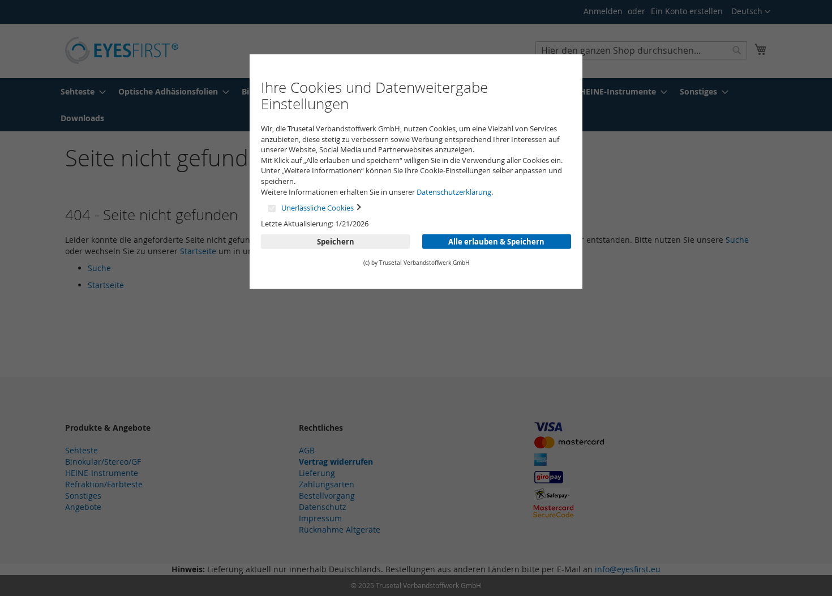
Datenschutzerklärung (454, 191)
